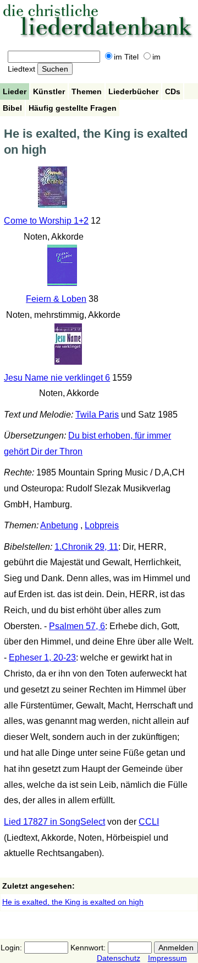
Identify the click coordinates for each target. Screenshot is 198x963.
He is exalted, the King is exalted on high (73, 901)
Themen (87, 91)
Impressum (167, 958)
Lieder (14, 91)
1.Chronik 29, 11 (86, 546)
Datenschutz (118, 958)
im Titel (126, 56)
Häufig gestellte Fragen (73, 108)
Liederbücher (133, 91)
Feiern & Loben (56, 299)
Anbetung (59, 525)
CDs (172, 91)
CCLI (149, 821)
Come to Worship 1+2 (46, 220)
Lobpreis (102, 525)
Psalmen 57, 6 (77, 626)
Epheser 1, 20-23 (42, 657)
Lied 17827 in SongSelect (54, 821)
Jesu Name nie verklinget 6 (57, 377)
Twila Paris (97, 414)
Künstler (49, 91)
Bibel (12, 108)
